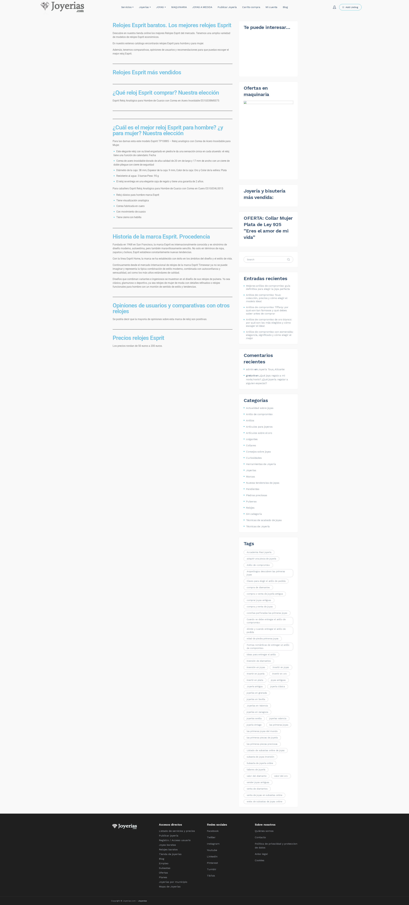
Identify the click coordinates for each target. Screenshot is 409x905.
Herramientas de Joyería (261, 464)
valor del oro (281, 776)
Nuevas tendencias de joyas (262, 482)
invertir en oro (279, 673)
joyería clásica (277, 686)
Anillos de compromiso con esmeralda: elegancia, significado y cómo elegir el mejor (269, 335)
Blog (161, 858)
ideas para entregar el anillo (261, 654)
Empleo (163, 863)
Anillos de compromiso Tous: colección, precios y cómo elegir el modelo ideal (266, 298)
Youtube (212, 850)
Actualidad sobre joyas (259, 408)
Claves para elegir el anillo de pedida (266, 581)
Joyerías (251, 470)
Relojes (250, 507)
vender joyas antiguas (258, 782)
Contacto (260, 837)
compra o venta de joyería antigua (265, 593)
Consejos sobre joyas (258, 451)
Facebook (213, 830)
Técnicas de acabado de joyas (264, 520)
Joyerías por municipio (173, 881)
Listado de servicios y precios (177, 830)
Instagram (213, 843)
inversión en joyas (256, 667)
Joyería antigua (254, 686)
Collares (251, 445)
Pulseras (251, 501)
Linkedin (212, 856)
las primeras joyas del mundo (262, 731)
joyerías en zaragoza (257, 712)
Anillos (250, 420)
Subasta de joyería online (260, 763)
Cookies (259, 860)
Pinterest (212, 862)
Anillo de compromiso (259, 414)
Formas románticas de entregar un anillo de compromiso (268, 646)
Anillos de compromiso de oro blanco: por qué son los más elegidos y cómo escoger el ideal (269, 322)
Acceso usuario (181, 840)
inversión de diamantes (259, 661)
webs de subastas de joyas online (264, 801)
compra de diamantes (258, 587)
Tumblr (211, 869)
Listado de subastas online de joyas (266, 750)
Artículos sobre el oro (259, 432)
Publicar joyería (168, 835)
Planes (163, 877)
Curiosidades (254, 457)
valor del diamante (256, 776)
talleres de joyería (256, 769)
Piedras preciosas (256, 495)
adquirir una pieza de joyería (261, 558)
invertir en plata (255, 680)
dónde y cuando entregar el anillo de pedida (266, 630)
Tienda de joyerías (170, 854)
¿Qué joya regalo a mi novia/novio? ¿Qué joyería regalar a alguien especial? (267, 379)
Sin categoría (254, 513)
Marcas (250, 476)
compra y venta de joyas (260, 606)
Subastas (164, 868)
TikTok (211, 875)
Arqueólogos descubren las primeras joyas (266, 573)
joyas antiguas (278, 680)
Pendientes (252, 489)
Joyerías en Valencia (257, 705)
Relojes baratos (168, 849)
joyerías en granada (257, 693)
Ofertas (163, 872)
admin (250, 369)
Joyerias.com (129, 901)
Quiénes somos (264, 830)
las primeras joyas (278, 724)
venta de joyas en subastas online (264, 795)
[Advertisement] (172, 375)
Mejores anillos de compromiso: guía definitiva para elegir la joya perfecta (268, 287)
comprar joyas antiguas (259, 600)
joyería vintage (254, 724)
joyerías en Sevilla (256, 699)
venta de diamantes (257, 788)
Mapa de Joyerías (170, 886)
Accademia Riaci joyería (259, 552)
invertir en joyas (281, 667)
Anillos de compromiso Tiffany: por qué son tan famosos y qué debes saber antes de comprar (267, 310)
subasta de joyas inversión (260, 756)
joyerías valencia (277, 718)
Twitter (211, 837)
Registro (164, 840)
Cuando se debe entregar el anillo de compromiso (266, 621)
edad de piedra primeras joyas (262, 638)
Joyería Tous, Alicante (271, 369)
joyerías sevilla (254, 718)
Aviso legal (261, 853)
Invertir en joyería (255, 673)
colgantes (252, 439)
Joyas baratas (167, 844)
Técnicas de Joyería (258, 526)
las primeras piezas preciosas (262, 744)
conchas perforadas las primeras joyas (267, 613)
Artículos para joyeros (259, 426)
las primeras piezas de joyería (262, 737)
